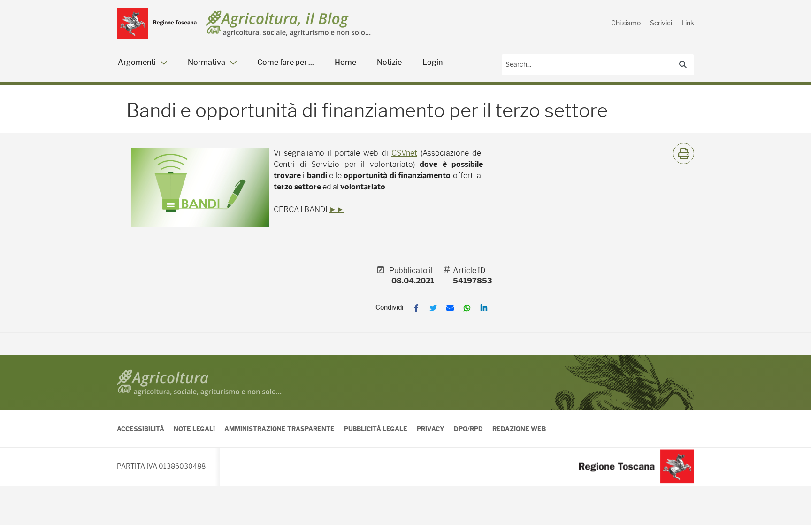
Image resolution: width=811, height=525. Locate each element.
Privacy (430, 428)
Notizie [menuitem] (389, 62)
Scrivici (661, 23)
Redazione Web (519, 428)
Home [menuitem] (345, 62)
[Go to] (157, 23)
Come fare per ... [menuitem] (285, 62)
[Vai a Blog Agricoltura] (288, 23)
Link (687, 23)
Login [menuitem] (432, 62)
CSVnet (404, 153)
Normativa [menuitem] (206, 62)
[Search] (682, 64)
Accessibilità (140, 428)
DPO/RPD (468, 428)
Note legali (194, 428)
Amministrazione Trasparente (279, 428)
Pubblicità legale (375, 428)
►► (336, 209)
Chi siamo (626, 23)
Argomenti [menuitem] (137, 62)
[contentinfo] (405, 420)
